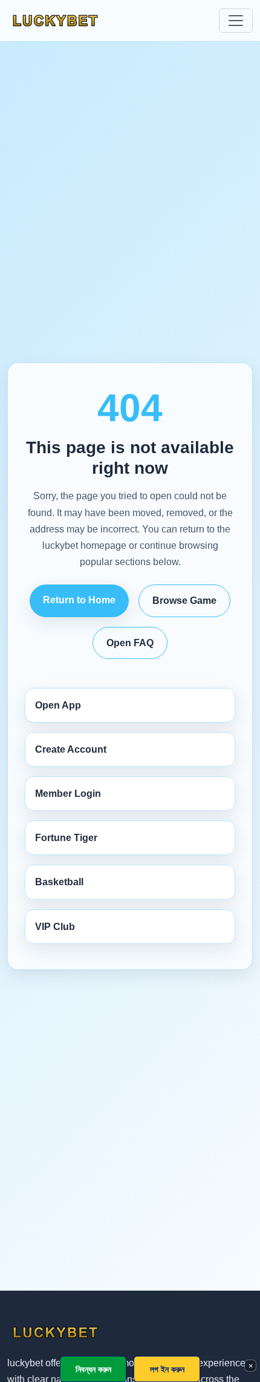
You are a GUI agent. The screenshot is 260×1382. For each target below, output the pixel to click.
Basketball (59, 882)
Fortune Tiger (66, 838)
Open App (58, 705)
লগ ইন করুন (167, 1369)
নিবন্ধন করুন (93, 1369)
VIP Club (55, 927)
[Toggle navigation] (236, 20)
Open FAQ (130, 643)
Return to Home (79, 600)
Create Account (70, 749)
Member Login (68, 793)
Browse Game (184, 600)
